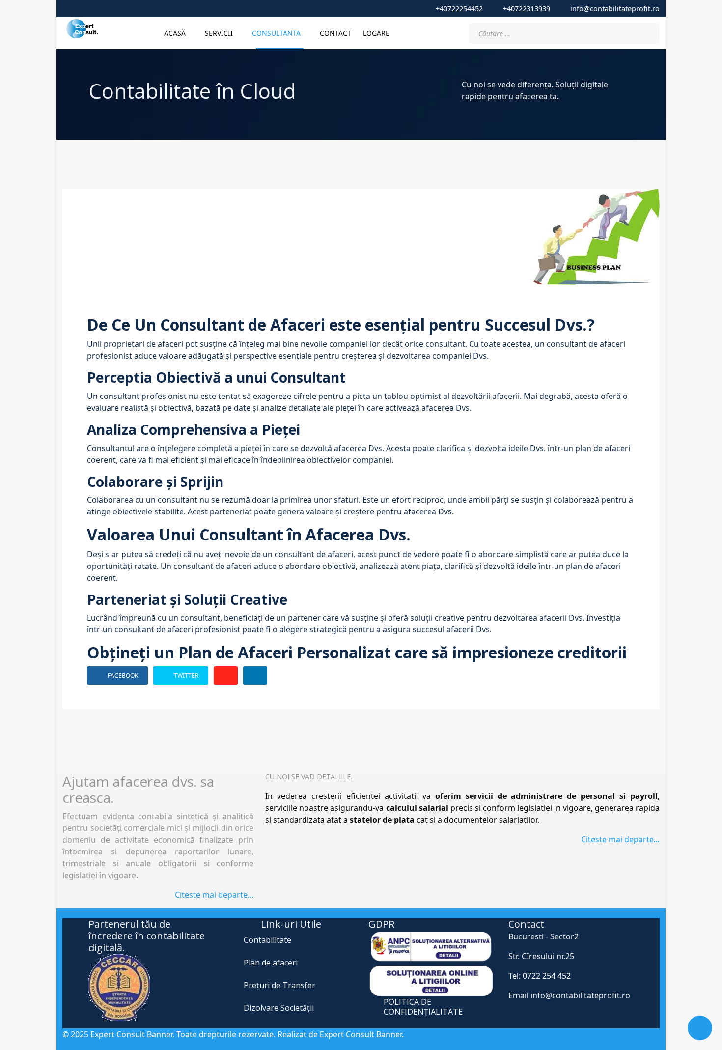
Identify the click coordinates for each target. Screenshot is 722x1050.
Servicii (219, 33)
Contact (335, 33)
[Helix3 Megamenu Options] (453, 33)
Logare (376, 33)
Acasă (175, 33)
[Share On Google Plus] (226, 675)
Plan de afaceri (271, 962)
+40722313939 (526, 8)
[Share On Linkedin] (255, 675)
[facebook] (336, 8)
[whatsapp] (352, 8)
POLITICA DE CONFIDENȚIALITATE (423, 1006)
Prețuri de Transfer (279, 985)
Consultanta (276, 33)
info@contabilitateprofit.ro (615, 8)
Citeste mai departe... (214, 894)
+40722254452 (459, 8)
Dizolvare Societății (279, 1007)
